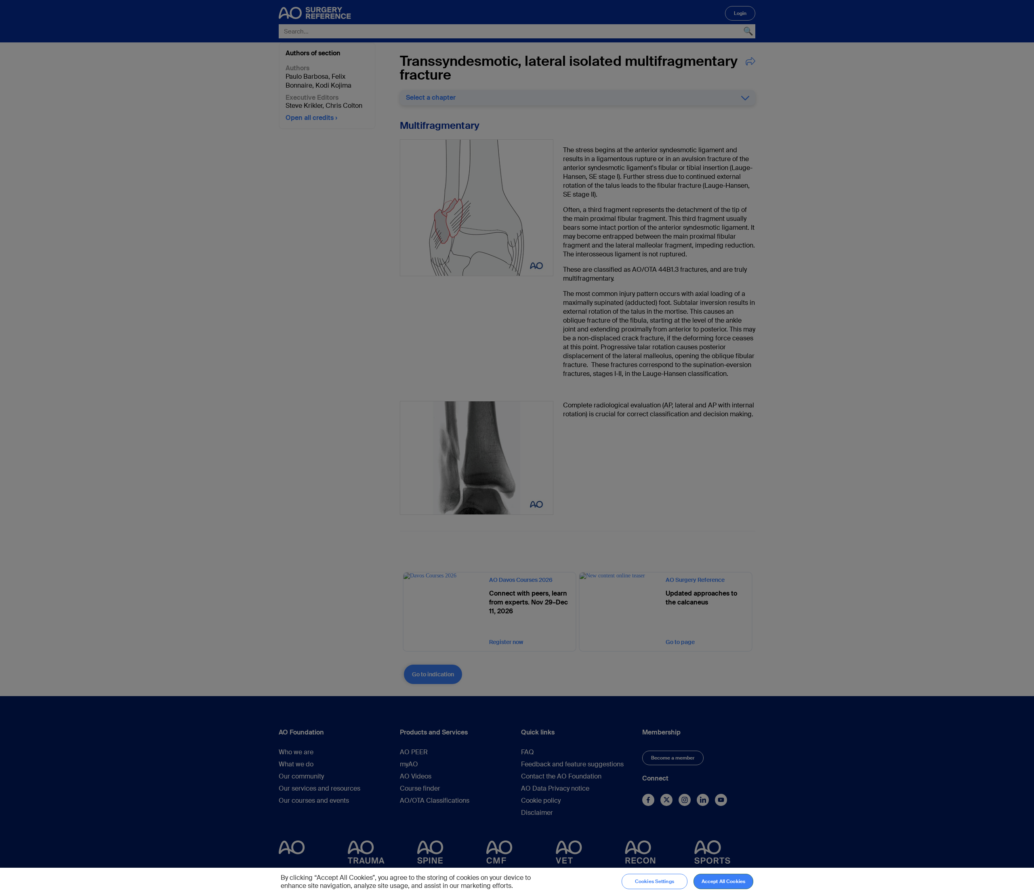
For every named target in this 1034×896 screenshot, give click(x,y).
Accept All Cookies (723, 881)
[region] (517, 882)
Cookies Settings (654, 881)
